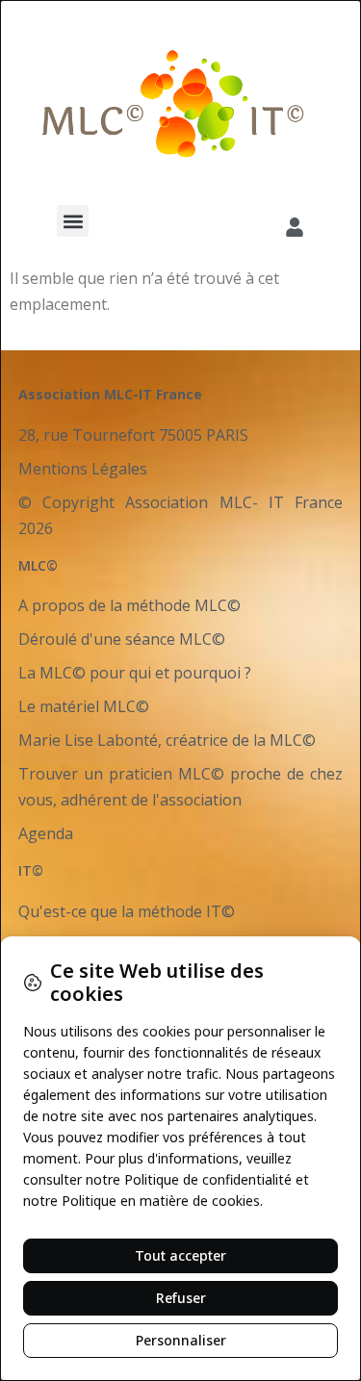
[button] (73, 221)
